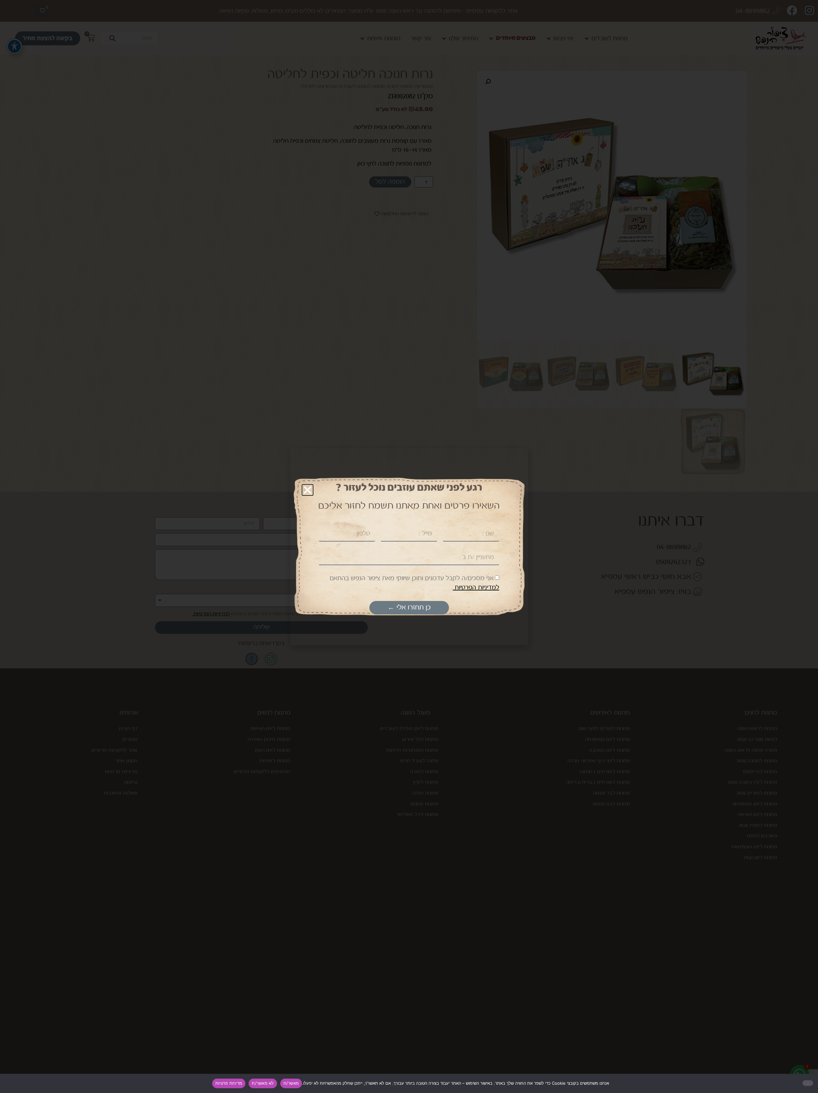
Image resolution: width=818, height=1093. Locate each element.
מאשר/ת (291, 1083)
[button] (307, 490)
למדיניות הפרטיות (476, 587)
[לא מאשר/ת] (807, 1083)
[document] (409, 546)
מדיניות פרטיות (229, 1083)
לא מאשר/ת (263, 1083)
